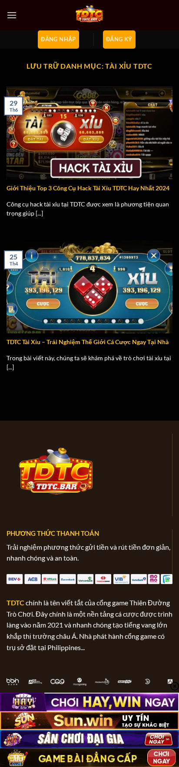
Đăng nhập (58, 39)
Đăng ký (119, 39)
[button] (12, 15)
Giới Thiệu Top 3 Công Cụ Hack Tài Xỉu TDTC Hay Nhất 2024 (88, 188)
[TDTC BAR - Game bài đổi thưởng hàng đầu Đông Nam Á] (89, 15)
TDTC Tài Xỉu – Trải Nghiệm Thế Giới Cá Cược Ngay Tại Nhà (88, 342)
